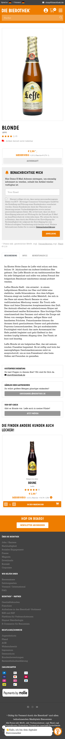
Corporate (7, 567)
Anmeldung (51, 233)
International (18, 586)
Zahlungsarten (9, 583)
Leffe (32, 486)
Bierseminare (8, 579)
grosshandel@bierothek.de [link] (33, 393)
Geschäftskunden (11, 602)
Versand (6, 586)
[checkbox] (32, 213)
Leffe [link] (4, 132)
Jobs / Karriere (9, 542)
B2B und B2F (8, 613)
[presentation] (4, 471)
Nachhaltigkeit (9, 546)
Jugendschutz (9, 635)
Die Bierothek (16, 11)
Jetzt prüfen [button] (32, 413)
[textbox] (32, 192)
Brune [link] (32, 483)
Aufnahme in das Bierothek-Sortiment (21, 609)
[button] (14, 504)
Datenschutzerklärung (45, 227)
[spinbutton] (10, 504)
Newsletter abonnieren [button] (32, 525)
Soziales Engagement (13, 549)
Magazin (6, 557)
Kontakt (6, 564)
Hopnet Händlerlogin (12, 620)
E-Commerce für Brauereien (16, 624)
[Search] (59, 18)
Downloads (7, 560)
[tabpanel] (32, 310)
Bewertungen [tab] (40, 255)
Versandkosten (45, 244)
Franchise (7, 606)
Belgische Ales (32, 479)
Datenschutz (8, 653)
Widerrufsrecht (9, 646)
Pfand (60, 244)
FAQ (4, 590)
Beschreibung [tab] (10, 255)
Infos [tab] (24, 255)
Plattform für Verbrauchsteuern (17, 616)
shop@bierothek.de (54, 2)
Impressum (7, 650)
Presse (5, 553)
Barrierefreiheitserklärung (15, 661)
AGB (4, 643)
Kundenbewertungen (13, 657)
